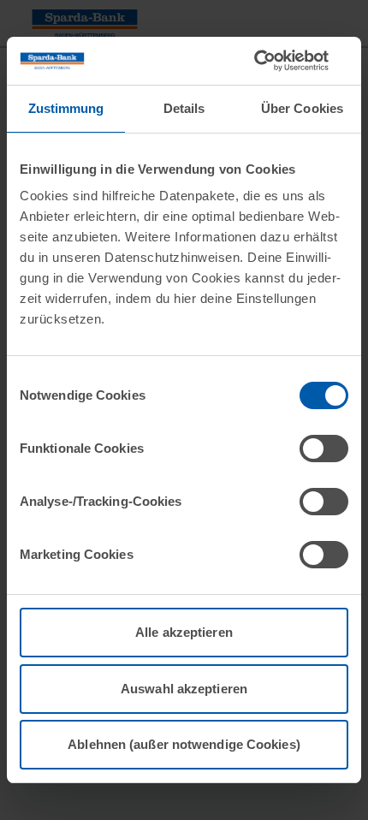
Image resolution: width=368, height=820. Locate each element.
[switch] (324, 448)
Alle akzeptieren (184, 632)
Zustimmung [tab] (66, 108)
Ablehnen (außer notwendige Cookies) (184, 744)
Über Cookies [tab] (302, 108)
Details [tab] (184, 108)
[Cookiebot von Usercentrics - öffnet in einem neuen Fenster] (273, 61)
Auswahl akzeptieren (184, 688)
